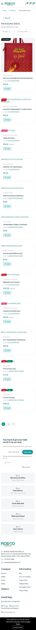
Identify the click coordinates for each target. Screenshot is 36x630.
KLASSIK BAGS (14, 81)
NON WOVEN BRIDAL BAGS (12, 253)
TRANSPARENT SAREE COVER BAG (15, 224)
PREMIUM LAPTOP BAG (11, 282)
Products (13, 10)
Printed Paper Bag (9, 369)
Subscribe (27, 452)
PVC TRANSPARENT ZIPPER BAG (14, 340)
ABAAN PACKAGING (15, 198)
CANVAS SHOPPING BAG (11, 311)
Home (5, 10)
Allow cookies (18, 627)
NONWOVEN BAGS (8, 75)
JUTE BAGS (6, 394)
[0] (26, 4)
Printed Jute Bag (8, 397)
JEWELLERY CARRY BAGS (10, 135)
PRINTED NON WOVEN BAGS (13, 196)
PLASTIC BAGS (7, 221)
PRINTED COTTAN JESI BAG (12, 167)
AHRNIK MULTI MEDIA (16, 371)
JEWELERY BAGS (9, 138)
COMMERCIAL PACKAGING (10, 106)
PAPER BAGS (6, 337)
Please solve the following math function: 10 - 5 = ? (17, 457)
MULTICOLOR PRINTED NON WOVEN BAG (18, 78)
